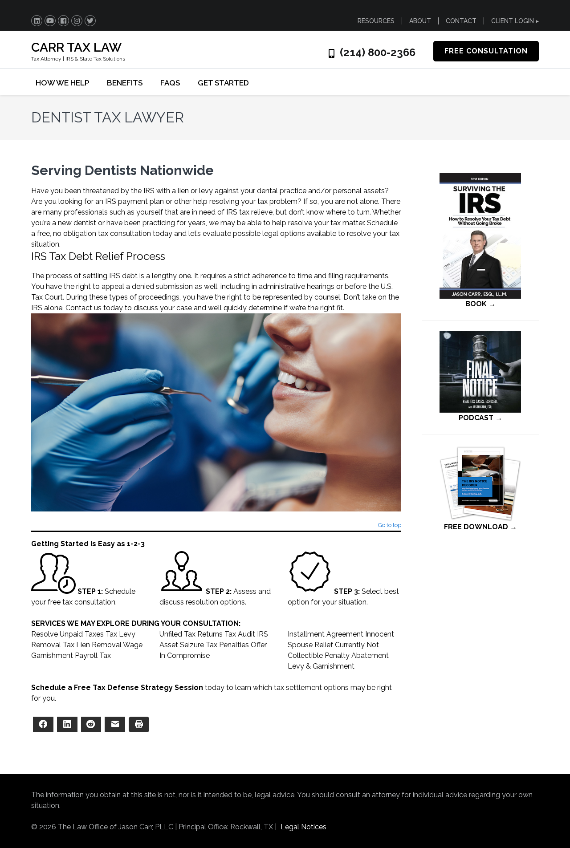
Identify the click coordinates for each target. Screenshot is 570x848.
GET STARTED (223, 82)
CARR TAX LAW (76, 47)
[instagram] (76, 20)
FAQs (170, 82)
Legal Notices (303, 827)
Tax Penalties (227, 645)
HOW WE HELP (62, 82)
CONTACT (461, 20)
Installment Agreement (325, 634)
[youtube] (50, 20)
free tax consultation (81, 602)
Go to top (389, 525)
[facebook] (63, 20)
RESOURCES (376, 20)
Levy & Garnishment (321, 666)
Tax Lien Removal (92, 645)
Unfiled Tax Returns (191, 634)
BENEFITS (124, 82)
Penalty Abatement (357, 655)
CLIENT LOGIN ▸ (515, 20)
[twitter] (90, 20)
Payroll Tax (93, 655)
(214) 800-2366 (377, 52)
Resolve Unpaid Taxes (67, 634)
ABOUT (420, 20)
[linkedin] (36, 20)
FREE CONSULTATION (486, 51)
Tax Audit (239, 634)
